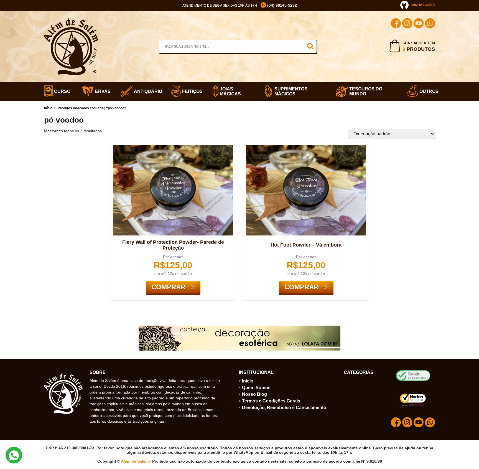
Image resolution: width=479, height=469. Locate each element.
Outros (427, 91)
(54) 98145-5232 (281, 5)
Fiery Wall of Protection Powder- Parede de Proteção (173, 245)
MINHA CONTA (423, 5)
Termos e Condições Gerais (271, 401)
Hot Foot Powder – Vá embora (306, 245)
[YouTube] (419, 24)
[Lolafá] (239, 328)
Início (48, 108)
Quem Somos (256, 387)
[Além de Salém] (71, 20)
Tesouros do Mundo (365, 91)
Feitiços (190, 91)
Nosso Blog (254, 394)
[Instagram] (407, 24)
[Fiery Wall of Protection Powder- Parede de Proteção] (173, 147)
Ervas (101, 91)
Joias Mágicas (230, 91)
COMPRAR (168, 287)
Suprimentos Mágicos (290, 91)
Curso (60, 91)
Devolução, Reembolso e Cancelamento (284, 407)
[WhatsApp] (430, 24)
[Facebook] (396, 24)
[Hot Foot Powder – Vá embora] (306, 147)
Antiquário (145, 91)
